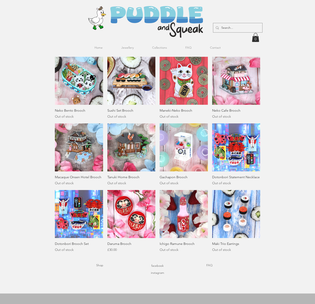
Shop (99, 265)
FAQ (209, 265)
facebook (157, 266)
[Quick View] (79, 81)
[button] (255, 37)
